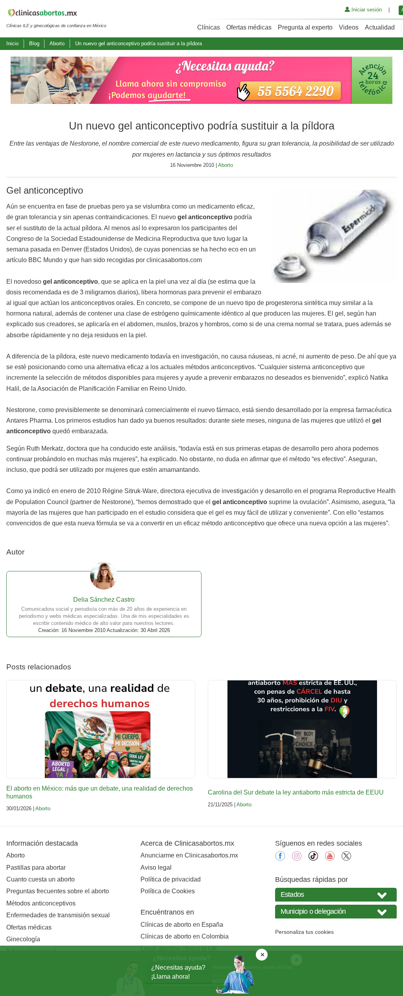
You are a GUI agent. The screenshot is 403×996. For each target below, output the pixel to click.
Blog (34, 43)
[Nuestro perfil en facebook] (280, 858)
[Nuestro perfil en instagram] (297, 858)
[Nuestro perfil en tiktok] (313, 858)
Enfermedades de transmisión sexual (58, 915)
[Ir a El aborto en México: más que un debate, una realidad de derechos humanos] (101, 729)
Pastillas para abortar (36, 867)
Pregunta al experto (305, 27)
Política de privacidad (170, 879)
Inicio (12, 43)
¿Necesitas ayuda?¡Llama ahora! (178, 971)
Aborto (57, 43)
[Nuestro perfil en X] (346, 858)
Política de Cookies (167, 891)
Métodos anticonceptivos (41, 903)
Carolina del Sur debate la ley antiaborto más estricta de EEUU (296, 792)
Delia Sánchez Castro (104, 599)
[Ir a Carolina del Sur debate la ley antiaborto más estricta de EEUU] (302, 729)
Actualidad (380, 27)
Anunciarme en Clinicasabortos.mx (189, 855)
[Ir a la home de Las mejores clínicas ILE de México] (56, 14)
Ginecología (23, 939)
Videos (349, 27)
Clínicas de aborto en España (181, 924)
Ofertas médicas (249, 27)
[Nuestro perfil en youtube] (330, 858)
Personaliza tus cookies (304, 932)
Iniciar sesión (366, 10)
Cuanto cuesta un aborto (40, 879)
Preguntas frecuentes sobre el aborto (57, 891)
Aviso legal (156, 867)
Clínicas (208, 27)
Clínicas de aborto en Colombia (184, 936)
